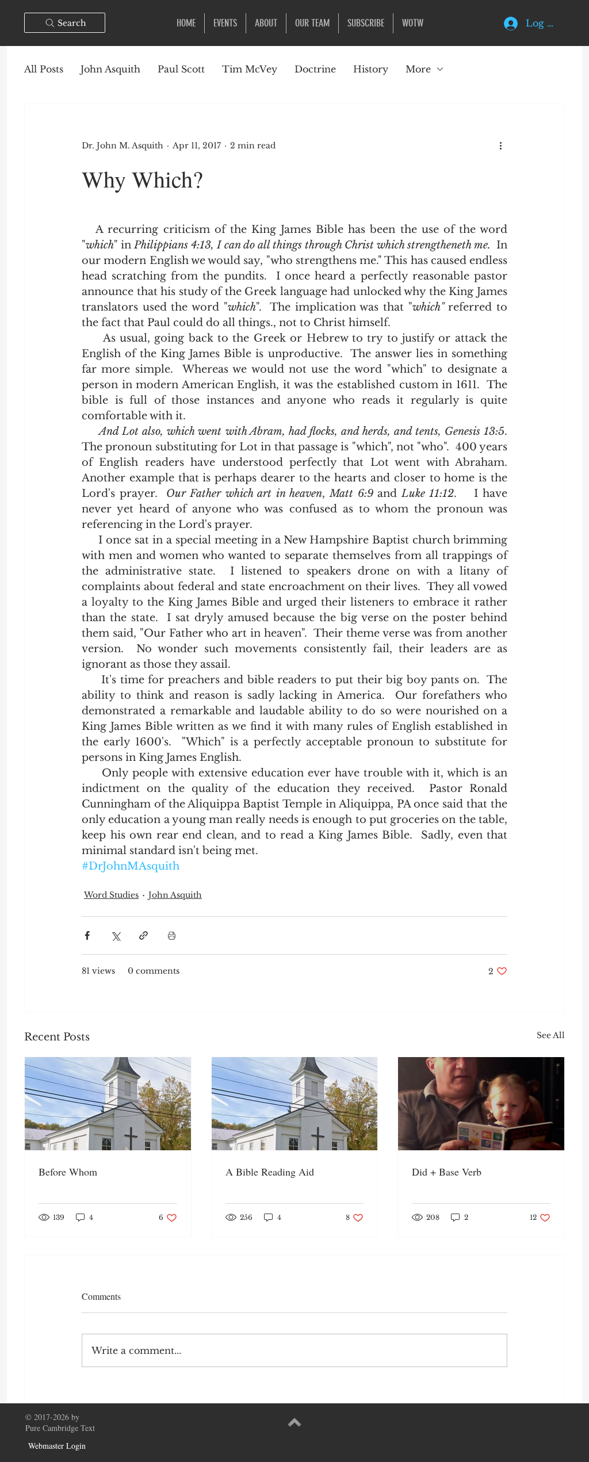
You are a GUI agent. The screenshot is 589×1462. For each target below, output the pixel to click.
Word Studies (111, 895)
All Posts (43, 69)
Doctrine (315, 69)
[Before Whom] (108, 1103)
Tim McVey (249, 69)
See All (551, 1035)
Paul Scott (181, 69)
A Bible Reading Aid (269, 1171)
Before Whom (68, 1171)
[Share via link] (143, 935)
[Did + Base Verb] (481, 1103)
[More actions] (500, 145)
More (418, 69)
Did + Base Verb (446, 1171)
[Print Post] (171, 935)
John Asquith (110, 69)
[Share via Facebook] (87, 935)
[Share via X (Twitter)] (115, 935)
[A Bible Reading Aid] (295, 1103)
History (370, 69)
